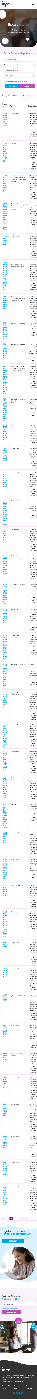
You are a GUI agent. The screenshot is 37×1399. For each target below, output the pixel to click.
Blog (15, 1388)
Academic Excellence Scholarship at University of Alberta (5, 1196)
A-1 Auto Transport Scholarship (5, 837)
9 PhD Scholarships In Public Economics (5, 432)
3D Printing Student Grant (5, 240)
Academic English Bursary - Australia (5, 1168)
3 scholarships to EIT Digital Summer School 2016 (5, 152)
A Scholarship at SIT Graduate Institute (5, 699)
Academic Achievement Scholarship (5, 1141)
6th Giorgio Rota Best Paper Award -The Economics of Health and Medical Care (5, 380)
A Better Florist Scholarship (5, 534)
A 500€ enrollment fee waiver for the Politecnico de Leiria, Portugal (5, 512)
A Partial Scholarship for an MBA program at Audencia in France (5, 675)
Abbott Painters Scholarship (5, 1082)
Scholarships (6, 1386)
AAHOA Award (5, 944)
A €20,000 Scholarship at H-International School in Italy (5, 787)
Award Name (4, 105)
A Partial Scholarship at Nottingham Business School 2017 (5, 593)
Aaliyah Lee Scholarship (5, 972)
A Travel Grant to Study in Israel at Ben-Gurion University (5, 761)
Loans (4, 1388)
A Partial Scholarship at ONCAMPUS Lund (5, 615)
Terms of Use (5, 1308)
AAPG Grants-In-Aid (5, 998)
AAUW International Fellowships (5, 1030)
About (28, 1386)
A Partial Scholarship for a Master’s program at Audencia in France (5, 647)
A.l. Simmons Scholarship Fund (5, 890)
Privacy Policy (6, 1381)
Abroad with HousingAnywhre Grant (5, 1109)
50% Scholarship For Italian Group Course (5, 350)
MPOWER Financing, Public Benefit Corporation (20, 1375)
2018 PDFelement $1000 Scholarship (5, 119)
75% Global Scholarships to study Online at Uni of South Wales (5, 409)
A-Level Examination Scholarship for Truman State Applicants (5, 868)
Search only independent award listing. (16, 81)
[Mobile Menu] (33, 4)
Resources (18, 1386)
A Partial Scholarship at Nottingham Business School (5, 564)
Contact (29, 1388)
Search (12, 86)
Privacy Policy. (14, 1308)
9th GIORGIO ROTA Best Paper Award (5, 454)
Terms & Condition (18, 1381)
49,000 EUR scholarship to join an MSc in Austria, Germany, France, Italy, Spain (5, 276)
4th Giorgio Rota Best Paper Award (5, 302)
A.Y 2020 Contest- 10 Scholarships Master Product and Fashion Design (5, 924)
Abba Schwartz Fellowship (5, 1057)
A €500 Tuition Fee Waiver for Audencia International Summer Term (5, 815)
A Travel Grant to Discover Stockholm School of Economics (5, 735)
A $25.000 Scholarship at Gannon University (5, 480)
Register (13, 1241)
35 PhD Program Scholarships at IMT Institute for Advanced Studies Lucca (5, 217)
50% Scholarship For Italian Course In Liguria (5, 330)
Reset (27, 86)
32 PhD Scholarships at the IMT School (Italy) (5, 183)
